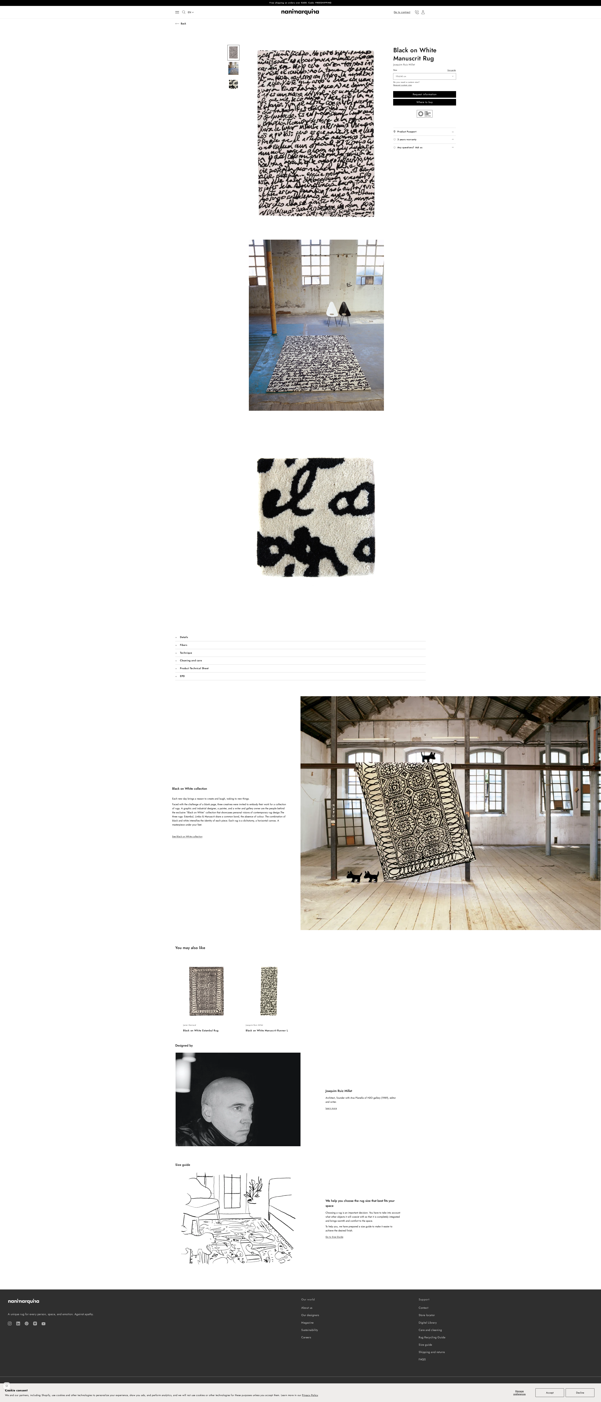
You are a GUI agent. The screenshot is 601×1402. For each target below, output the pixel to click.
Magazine (307, 1323)
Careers (306, 1337)
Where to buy (424, 102)
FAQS (422, 1359)
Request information (425, 94)
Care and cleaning (430, 1330)
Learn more (331, 1108)
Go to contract (402, 12)
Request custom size (402, 85)
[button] (178, 12)
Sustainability (309, 1330)
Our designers (310, 1315)
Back (183, 23)
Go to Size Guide (334, 1236)
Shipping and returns (432, 1352)
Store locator (427, 1315)
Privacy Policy (310, 1395)
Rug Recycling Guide (432, 1337)
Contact (423, 1308)
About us (306, 1308)
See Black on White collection (187, 836)
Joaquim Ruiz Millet (404, 64)
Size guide (451, 70)
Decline (580, 1392)
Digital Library (428, 1323)
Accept (550, 1392)
